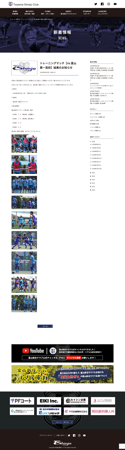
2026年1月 (95, 169)
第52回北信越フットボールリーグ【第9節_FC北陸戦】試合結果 (101, 102)
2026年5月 (95, 155)
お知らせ (92, 120)
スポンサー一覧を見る (62, 422)
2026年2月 (95, 165)
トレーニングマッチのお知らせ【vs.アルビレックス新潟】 (101, 87)
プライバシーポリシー (46, 435)
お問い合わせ (60, 435)
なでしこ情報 (94, 114)
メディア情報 (94, 131)
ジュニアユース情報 (96, 117)
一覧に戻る (45, 326)
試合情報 (92, 124)
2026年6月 (95, 151)
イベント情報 (94, 127)
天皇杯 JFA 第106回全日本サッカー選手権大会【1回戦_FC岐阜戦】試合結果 (102, 69)
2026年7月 (95, 148)
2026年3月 (95, 162)
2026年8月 (95, 144)
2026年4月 (95, 158)
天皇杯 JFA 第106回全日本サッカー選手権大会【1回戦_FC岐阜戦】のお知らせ (102, 78)
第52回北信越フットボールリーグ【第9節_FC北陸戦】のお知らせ (101, 94)
